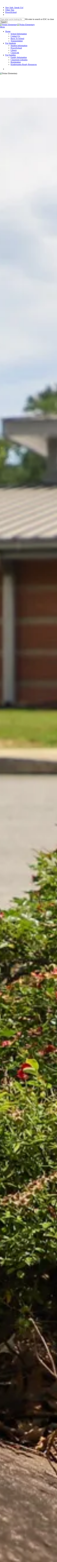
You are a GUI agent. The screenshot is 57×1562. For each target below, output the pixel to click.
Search (3, 22)
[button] (2, 27)
